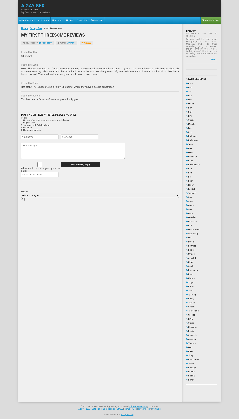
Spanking (192, 294)
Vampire (192, 343)
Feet (190, 128)
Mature (191, 278)
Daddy (191, 299)
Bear (190, 181)
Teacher (192, 193)
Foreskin (192, 217)
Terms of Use (130, 409)
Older (190, 152)
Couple (191, 120)
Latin (190, 213)
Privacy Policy (144, 409)
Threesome (193, 311)
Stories (58, 20)
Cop (190, 197)
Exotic (191, 331)
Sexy (190, 132)
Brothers (192, 246)
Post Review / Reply (80, 164)
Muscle (191, 124)
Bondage (192, 368)
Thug (190, 355)
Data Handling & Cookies (103, 409)
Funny (191, 185)
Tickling (191, 303)
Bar (189, 112)
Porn (190, 173)
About (81, 409)
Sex (190, 91)
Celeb (190, 266)
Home (24, 28)
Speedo (191, 315)
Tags (70, 20)
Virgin (190, 282)
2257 (88, 409)
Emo (190, 116)
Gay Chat (83, 20)
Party (190, 160)
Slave (190, 262)
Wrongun (71, 43)
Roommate (193, 270)
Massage (192, 156)
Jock (190, 201)
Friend (191, 104)
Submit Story (211, 20)
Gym (190, 169)
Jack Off (192, 258)
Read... (214, 59)
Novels (191, 380)
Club (190, 225)
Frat (190, 347)
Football (191, 189)
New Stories (27, 20)
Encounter (193, 221)
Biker (190, 351)
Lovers (191, 242)
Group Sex (36, 28)
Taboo (191, 363)
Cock (190, 83)
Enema (191, 372)
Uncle (190, 286)
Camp (190, 205)
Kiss (190, 96)
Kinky (190, 319)
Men (190, 87)
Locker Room (194, 230)
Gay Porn (98, 20)
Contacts (156, 409)
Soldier (191, 307)
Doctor (191, 250)
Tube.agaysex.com (138, 406)
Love (190, 100)
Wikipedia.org (127, 414)
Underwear (193, 140)
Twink (190, 290)
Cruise (191, 323)
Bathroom (192, 136)
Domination (193, 359)
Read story (46, 43)
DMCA (120, 409)
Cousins (192, 339)
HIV (189, 177)
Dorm (190, 274)
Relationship (193, 165)
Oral (190, 238)
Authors (44, 20)
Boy (190, 108)
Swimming (193, 234)
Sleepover (192, 327)
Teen (190, 144)
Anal (190, 209)
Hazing (191, 376)
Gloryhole (192, 335)
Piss (190, 148)
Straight (191, 254)
